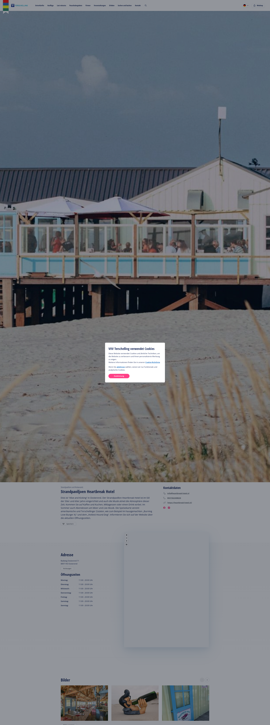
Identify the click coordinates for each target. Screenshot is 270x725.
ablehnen (121, 367)
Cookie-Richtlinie (152, 362)
